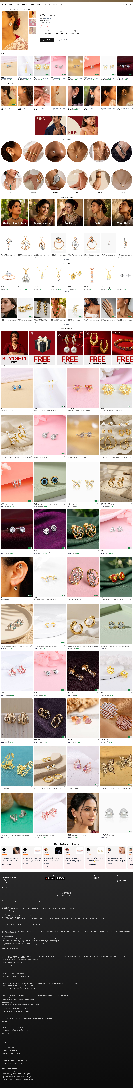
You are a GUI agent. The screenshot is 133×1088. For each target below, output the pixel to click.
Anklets (49, 908)
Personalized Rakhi (50, 918)
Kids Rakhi (57, 918)
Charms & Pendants (23, 908)
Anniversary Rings (5, 915)
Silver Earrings (5, 901)
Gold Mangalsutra (48, 905)
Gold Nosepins (41, 905)
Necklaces (8, 908)
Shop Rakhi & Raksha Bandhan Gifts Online (10, 918)
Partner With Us (5, 885)
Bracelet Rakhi (42, 918)
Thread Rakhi (91, 918)
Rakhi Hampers (78, 918)
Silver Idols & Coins (51, 901)
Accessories (72, 908)
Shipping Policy (5, 882)
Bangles (30, 908)
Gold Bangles (34, 905)
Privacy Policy (4, 879)
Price (38, 4)
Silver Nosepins (43, 901)
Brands (17, 4)
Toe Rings (45, 908)
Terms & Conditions (6, 884)
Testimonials (4, 887)
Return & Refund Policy (6, 880)
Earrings (9, 9)
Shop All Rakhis (23, 918)
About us (3, 875)
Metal (32, 4)
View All (129, 54)
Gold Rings (17, 905)
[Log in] (126, 4)
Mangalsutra (39, 908)
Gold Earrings (4, 905)
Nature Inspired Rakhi (99, 918)
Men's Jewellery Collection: (7, 911)
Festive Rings (28, 915)
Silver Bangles (36, 901)
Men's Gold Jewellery (28, 911)
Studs (14, 9)
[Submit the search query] (46, 4)
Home (5, 9)
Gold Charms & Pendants (25, 905)
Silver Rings (18, 901)
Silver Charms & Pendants (27, 901)
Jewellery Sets (55, 908)
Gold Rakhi (36, 918)
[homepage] (7, 4)
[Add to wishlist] (31, 409)
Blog (3, 889)
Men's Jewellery (62, 908)
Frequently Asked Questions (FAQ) (9, 877)
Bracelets (13, 908)
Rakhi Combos (85, 918)
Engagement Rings (21, 915)
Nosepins (34, 908)
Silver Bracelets (12, 901)
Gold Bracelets (11, 905)
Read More (25, 863)
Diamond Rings (79, 908)
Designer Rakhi (30, 918)
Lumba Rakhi (71, 918)
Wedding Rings (13, 915)
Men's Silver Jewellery (18, 911)
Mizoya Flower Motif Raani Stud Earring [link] (25, 9)
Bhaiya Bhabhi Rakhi (64, 918)
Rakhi (68, 908)
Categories (25, 4)
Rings (17, 908)
